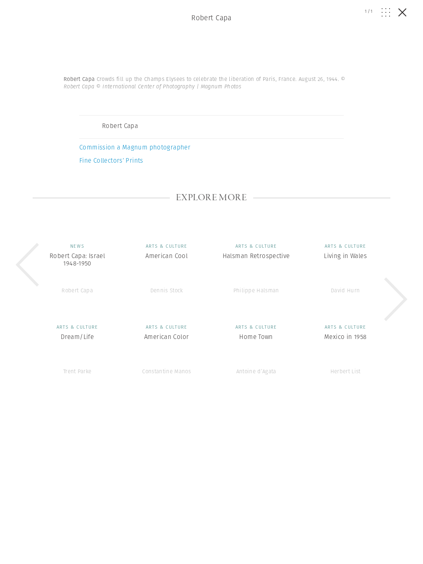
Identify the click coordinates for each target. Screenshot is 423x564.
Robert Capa (211, 18)
